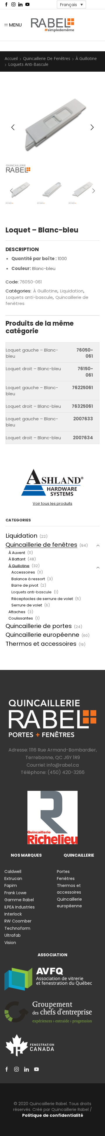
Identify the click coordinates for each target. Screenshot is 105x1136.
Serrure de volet (26, 605)
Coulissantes (20, 618)
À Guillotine (86, 58)
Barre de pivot (24, 585)
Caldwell (12, 871)
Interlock (13, 914)
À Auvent (16, 552)
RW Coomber (18, 921)
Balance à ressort (28, 579)
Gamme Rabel (19, 900)
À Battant (16, 559)
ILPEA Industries (19, 907)
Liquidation (71, 291)
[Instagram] (13, 4)
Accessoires (23, 572)
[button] (13, 127)
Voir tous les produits (52, 503)
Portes (63, 871)
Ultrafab (12, 935)
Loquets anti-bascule (28, 64)
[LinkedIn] (20, 4)
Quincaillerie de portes (39, 626)
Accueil (11, 58)
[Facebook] (6, 4)
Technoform (17, 928)
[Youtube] (27, 4)
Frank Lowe (15, 893)
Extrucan (13, 878)
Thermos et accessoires (41, 644)
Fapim (10, 885)
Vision (10, 943)
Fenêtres (66, 878)
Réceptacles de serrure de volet (42, 598)
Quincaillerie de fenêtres (46, 58)
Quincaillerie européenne (42, 635)
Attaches (16, 612)
